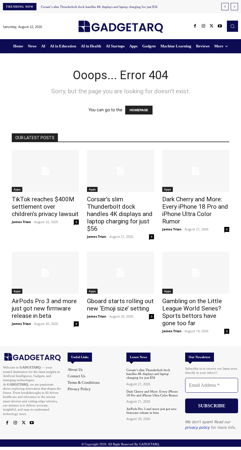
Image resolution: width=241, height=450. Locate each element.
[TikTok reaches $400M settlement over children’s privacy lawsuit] (45, 171)
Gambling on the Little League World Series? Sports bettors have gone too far (192, 312)
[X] (211, 26)
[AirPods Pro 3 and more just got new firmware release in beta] (45, 273)
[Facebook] (195, 26)
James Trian (21, 222)
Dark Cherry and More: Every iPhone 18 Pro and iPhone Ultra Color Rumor (195, 210)
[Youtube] (220, 26)
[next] (234, 6)
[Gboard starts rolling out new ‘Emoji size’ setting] (120, 273)
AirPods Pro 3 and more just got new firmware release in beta (44, 308)
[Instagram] (203, 26)
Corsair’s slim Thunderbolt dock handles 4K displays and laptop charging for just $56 (99, 7)
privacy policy (197, 427)
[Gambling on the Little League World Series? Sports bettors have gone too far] (195, 273)
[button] (232, 26)
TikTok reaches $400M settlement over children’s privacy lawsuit (45, 206)
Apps (17, 189)
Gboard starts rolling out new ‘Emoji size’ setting (120, 305)
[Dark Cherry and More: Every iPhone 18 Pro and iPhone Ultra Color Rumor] (195, 171)
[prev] (225, 6)
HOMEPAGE (139, 110)
